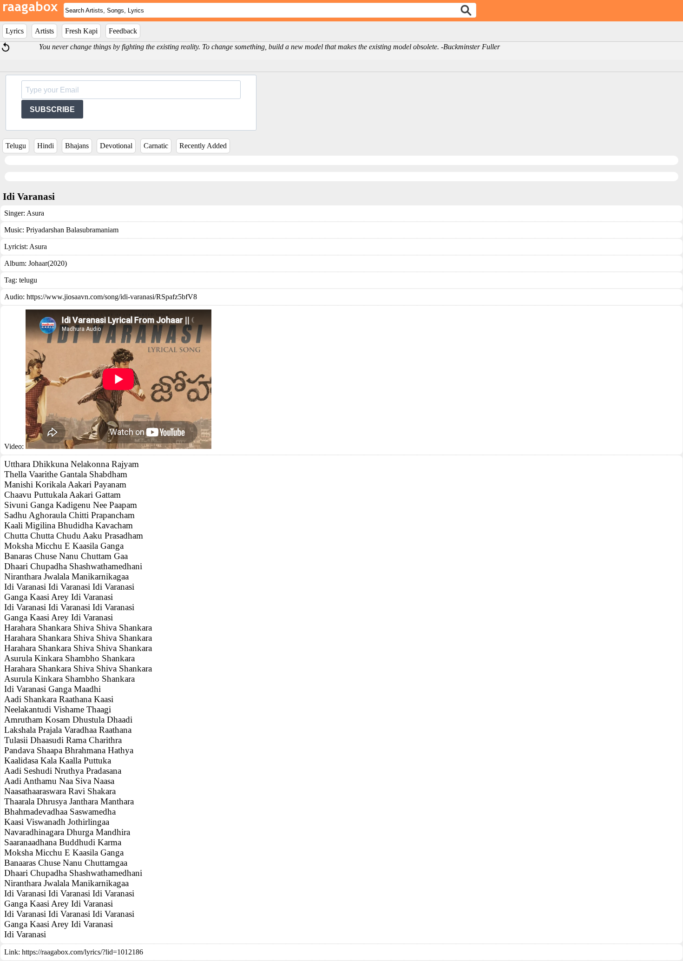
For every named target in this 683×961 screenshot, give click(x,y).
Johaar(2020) (47, 263)
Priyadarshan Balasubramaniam (72, 230)
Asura (35, 213)
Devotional (116, 146)
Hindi (45, 146)
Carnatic (156, 146)
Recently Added (203, 146)
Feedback (123, 31)
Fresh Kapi (81, 31)
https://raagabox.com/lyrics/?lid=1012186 (82, 952)
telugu (28, 280)
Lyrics (15, 31)
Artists (44, 31)
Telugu (16, 146)
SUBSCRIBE (52, 109)
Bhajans (77, 146)
